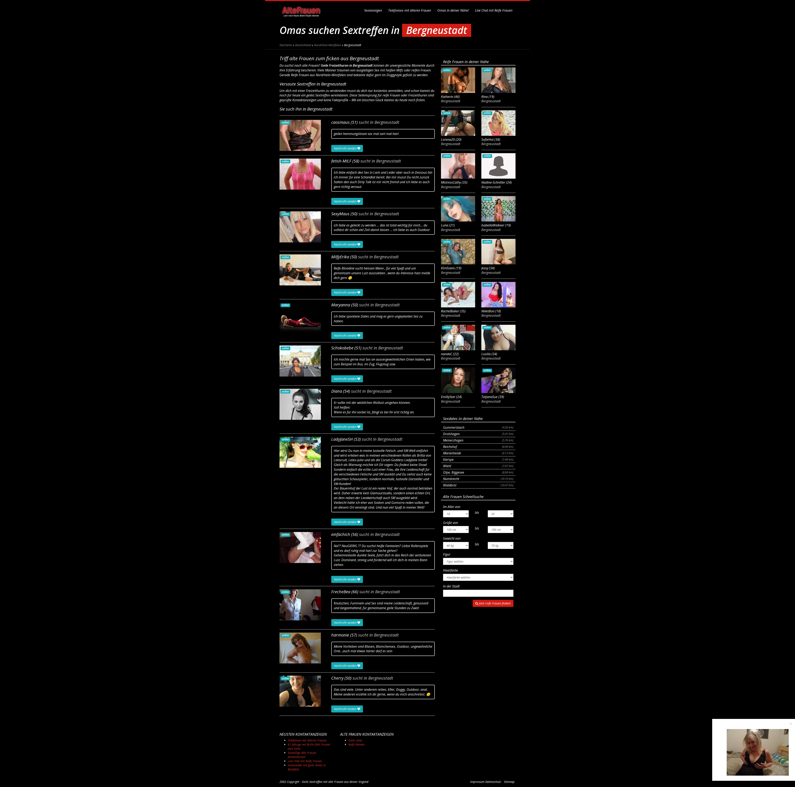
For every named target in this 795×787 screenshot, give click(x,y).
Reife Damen (356, 744)
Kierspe (478, 459)
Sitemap (509, 782)
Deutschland (303, 45)
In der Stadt (451, 586)
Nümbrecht (478, 479)
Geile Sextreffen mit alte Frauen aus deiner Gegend (335, 782)
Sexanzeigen (373, 10)
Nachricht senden (345, 148)
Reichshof (478, 446)
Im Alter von (451, 506)
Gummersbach (478, 427)
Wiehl (478, 466)
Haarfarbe (450, 570)
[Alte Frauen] (301, 10)
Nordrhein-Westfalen (327, 45)
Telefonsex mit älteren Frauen (409, 10)
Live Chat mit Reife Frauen (493, 10)
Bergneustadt (387, 122)
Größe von (450, 522)
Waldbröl (478, 485)
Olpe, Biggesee (478, 472)
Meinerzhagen (478, 440)
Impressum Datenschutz (485, 782)
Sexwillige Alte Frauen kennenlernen (302, 755)
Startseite (285, 45)
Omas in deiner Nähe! (453, 10)
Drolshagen (478, 434)
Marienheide (478, 453)
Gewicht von (451, 538)
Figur (446, 554)
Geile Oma (355, 740)
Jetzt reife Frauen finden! (494, 603)
